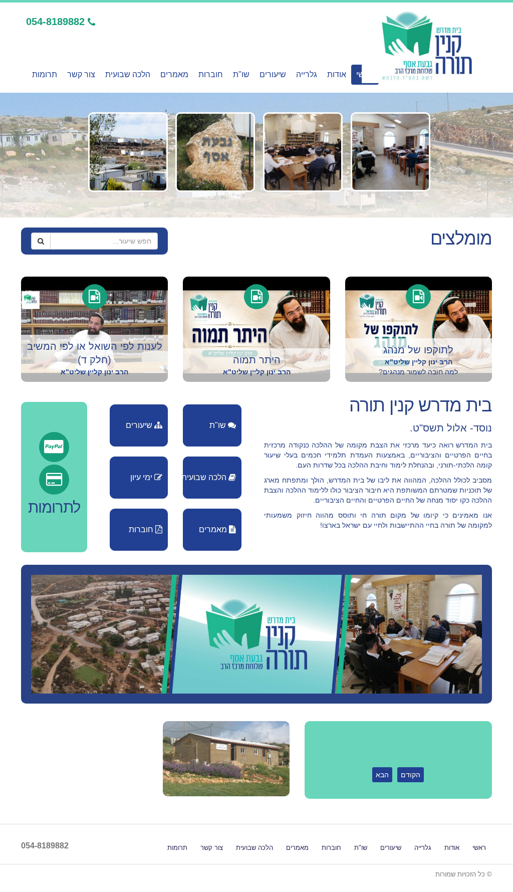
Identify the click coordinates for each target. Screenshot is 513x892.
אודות (336, 74)
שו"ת (241, 74)
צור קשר (81, 74)
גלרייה (306, 74)
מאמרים (174, 74)
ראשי (479, 847)
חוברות (210, 74)
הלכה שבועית (127, 74)
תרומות (44, 74)
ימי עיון (142, 477)
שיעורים (273, 74)
